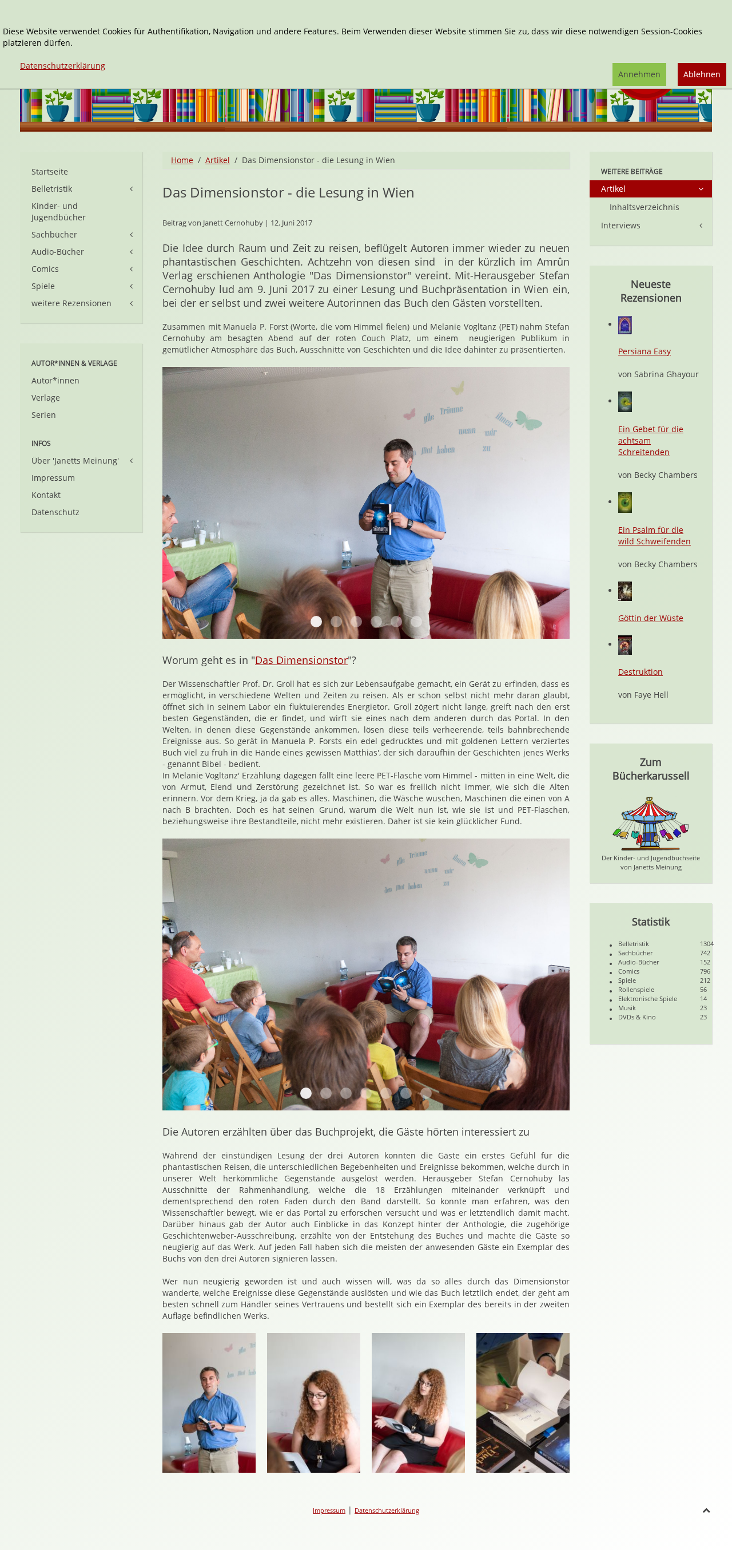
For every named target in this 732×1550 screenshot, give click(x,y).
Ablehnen (702, 74)
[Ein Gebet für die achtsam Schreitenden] (625, 401)
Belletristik (51, 188)
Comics (45, 268)
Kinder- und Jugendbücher (58, 211)
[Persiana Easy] (625, 324)
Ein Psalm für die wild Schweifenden (654, 535)
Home (182, 160)
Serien (43, 414)
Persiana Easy (644, 351)
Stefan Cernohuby (316, 621)
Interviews (620, 225)
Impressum (53, 477)
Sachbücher (54, 234)
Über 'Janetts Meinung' (75, 460)
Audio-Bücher (57, 251)
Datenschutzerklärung (387, 1510)
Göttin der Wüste (650, 617)
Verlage (45, 397)
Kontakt (46, 494)
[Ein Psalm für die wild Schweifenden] (625, 501)
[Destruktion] (625, 644)
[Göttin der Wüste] (625, 590)
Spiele (43, 285)
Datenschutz (55, 512)
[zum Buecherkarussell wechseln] (651, 822)
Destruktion (640, 671)
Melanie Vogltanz (376, 621)
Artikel (217, 160)
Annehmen (639, 74)
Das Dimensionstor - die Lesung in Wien (288, 192)
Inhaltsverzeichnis (644, 206)
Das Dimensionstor (301, 660)
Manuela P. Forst (356, 621)
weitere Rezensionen (71, 303)
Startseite (49, 171)
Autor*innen (55, 380)
